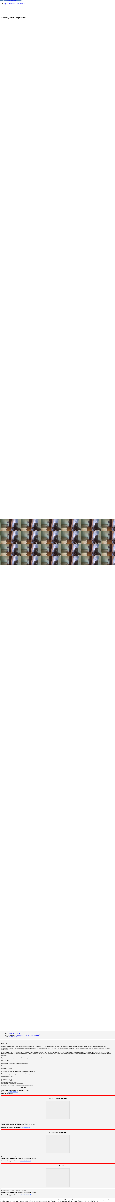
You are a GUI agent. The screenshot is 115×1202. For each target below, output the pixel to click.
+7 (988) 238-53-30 (13, 1092)
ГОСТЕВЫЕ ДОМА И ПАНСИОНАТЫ (27, 1035)
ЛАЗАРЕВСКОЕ (14, 1034)
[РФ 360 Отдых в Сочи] (9, 0)
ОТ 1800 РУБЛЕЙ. (14, 1036)
